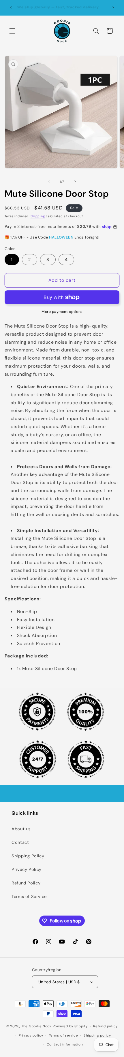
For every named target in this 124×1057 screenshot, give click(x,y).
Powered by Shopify (70, 1026)
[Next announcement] (113, 7)
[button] (12, 30)
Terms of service (63, 1035)
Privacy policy (31, 1035)
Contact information (65, 1044)
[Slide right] (75, 181)
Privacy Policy (27, 869)
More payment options (62, 311)
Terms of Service (29, 896)
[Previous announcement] (11, 7)
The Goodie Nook (36, 1026)
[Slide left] (49, 181)
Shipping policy (97, 1035)
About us (21, 829)
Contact (20, 842)
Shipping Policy (28, 856)
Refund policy (105, 1026)
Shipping (38, 216)
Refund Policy (26, 883)
